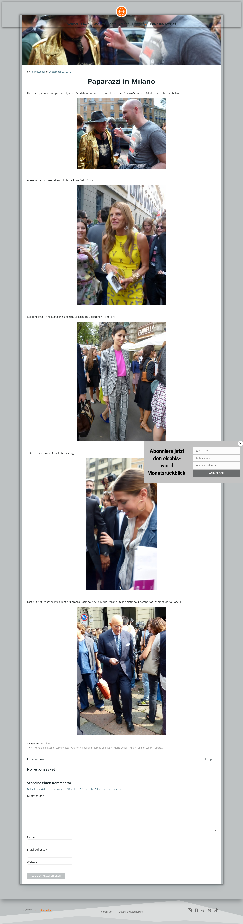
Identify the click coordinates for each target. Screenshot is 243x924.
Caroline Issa (62, 747)
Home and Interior (163, 24)
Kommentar (35, 796)
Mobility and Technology (111, 24)
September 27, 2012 (60, 71)
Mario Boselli (121, 747)
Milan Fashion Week (141, 747)
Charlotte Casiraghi (82, 747)
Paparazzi (159, 747)
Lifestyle (138, 24)
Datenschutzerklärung (131, 911)
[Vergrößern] (162, 102)
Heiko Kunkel (37, 71)
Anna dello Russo (44, 747)
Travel (85, 24)
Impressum (106, 911)
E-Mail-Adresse (37, 849)
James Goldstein (103, 747)
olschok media (42, 910)
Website (32, 862)
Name (32, 837)
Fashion (72, 24)
